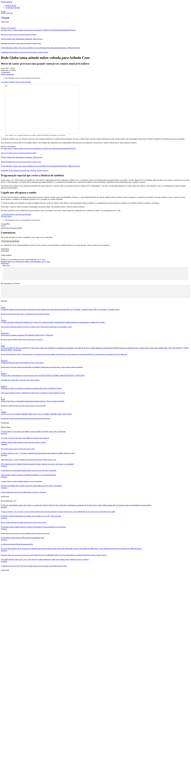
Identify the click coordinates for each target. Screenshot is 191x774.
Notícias (4, 373)
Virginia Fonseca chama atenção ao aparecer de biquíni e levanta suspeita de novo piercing (25, 533)
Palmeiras (4, 361)
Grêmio (3, 412)
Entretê (19, 228)
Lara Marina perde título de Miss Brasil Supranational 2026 (17, 544)
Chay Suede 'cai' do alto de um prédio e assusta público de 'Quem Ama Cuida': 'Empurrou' (25, 438)
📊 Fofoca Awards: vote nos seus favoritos (16, 82)
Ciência (3, 320)
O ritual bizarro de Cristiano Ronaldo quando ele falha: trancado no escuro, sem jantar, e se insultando (28, 470)
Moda (3, 346)
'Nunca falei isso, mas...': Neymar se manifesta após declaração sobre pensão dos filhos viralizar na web (28, 459)
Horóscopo (5, 333)
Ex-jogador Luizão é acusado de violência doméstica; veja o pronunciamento (21, 481)
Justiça (3, 307)
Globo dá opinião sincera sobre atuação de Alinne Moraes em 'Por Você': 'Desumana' (23, 492)
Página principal (6, 2)
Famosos (13, 228)
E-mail (3, 11)
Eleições (4, 386)
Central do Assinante (12, 8)
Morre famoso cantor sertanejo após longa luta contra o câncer (18, 448)
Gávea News (5, 228)
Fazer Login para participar (10, 241)
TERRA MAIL (10, 6)
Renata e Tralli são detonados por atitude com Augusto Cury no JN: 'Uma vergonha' (23, 522)
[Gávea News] (6, 216)
